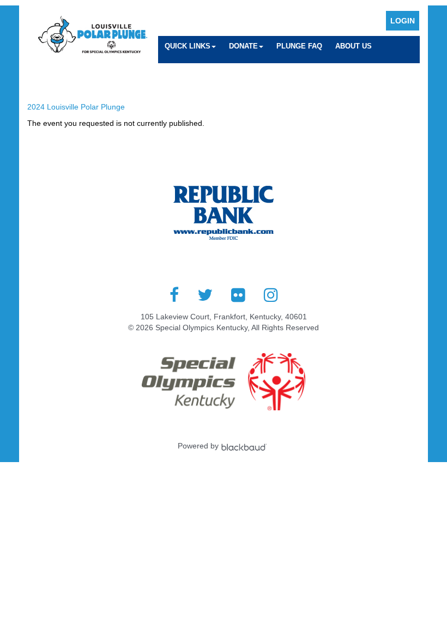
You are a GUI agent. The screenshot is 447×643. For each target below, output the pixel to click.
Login (402, 20)
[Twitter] (205, 294)
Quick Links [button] (187, 46)
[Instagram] (271, 294)
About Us (353, 46)
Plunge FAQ (299, 46)
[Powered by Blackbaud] (245, 445)
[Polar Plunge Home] (92, 36)
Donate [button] (243, 46)
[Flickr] (238, 294)
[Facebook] (174, 294)
